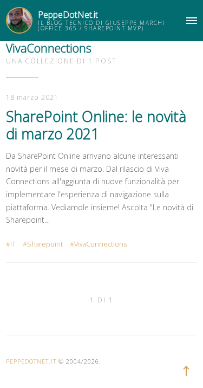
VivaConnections (100, 244)
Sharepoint (45, 244)
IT (13, 244)
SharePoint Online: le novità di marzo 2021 (96, 125)
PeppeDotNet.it (68, 15)
